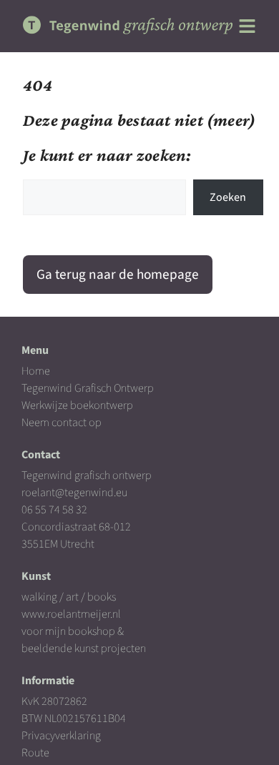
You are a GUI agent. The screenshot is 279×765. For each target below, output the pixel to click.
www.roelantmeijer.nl (71, 614)
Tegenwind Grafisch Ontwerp (87, 388)
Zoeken (228, 197)
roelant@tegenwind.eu (74, 492)
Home (35, 371)
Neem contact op (61, 422)
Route (35, 753)
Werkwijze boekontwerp (77, 405)
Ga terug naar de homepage (117, 275)
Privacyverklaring (61, 736)
